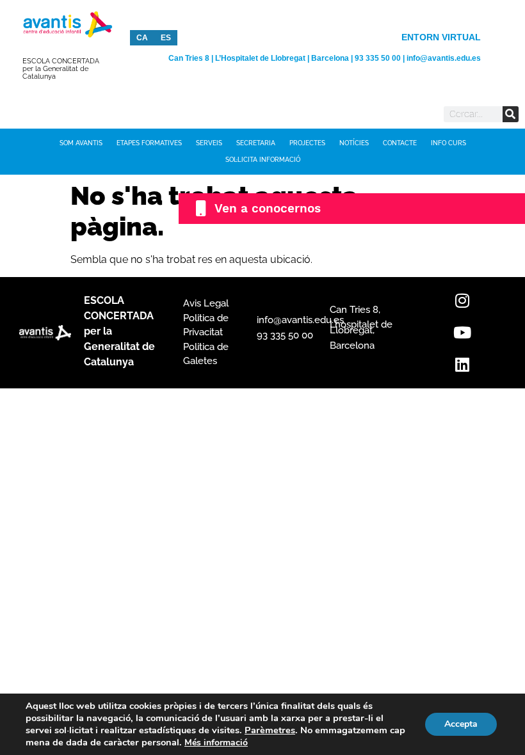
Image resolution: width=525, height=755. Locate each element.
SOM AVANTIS (81, 143)
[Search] (511, 114)
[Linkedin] (462, 365)
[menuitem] (142, 37)
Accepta (461, 724)
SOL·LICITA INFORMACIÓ (262, 159)
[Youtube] (462, 333)
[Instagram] (462, 301)
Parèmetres (270, 730)
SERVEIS (209, 143)
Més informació (216, 742)
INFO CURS (448, 143)
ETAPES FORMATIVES (149, 143)
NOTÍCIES (354, 143)
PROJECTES (307, 143)
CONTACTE (400, 143)
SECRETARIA (255, 143)
